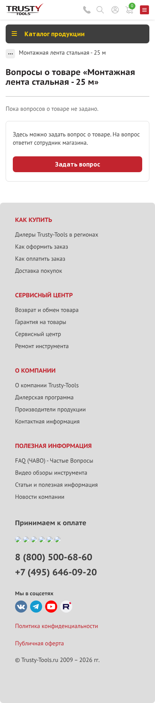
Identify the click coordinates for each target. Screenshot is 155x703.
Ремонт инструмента (42, 346)
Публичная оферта (39, 643)
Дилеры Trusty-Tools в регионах (56, 234)
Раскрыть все (10, 53)
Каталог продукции (54, 34)
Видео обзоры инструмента (51, 473)
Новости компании (39, 497)
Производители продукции (50, 409)
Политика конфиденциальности (56, 626)
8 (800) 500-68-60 (86, 9)
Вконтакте (21, 607)
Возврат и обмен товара (47, 310)
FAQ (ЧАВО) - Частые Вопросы (54, 461)
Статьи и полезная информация (56, 485)
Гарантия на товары (40, 322)
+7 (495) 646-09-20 (56, 572)
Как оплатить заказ (40, 259)
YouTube (51, 607)
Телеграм (36, 607)
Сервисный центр (38, 334)
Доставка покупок (38, 271)
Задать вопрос (77, 164)
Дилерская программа (44, 397)
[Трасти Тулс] (25, 13)
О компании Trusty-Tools (47, 385)
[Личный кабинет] (115, 9)
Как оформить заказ (41, 247)
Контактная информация (47, 421)
